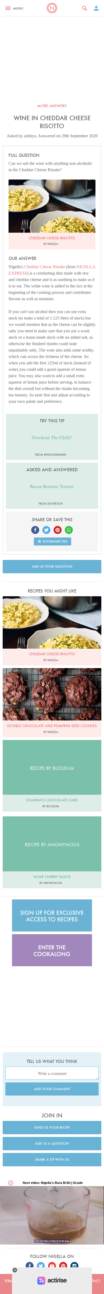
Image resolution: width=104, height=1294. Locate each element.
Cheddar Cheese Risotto (44, 266)
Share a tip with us (52, 1159)
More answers (52, 105)
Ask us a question (52, 1143)
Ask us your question (52, 566)
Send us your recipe (52, 1127)
